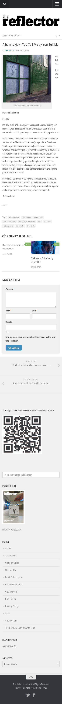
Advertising (10, 555)
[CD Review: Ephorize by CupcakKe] (45, 247)
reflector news (8, 226)
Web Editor (9, 50)
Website (9, 321)
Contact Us (10, 570)
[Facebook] (34, 695)
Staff (7, 613)
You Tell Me (30, 226)
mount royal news (9, 221)
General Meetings (13, 584)
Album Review (14, 217)
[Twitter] (28, 695)
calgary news (38, 217)
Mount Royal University (27, 221)
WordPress (30, 687)
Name (8, 310)
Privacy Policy (11, 606)
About (8, 548)
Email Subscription (14, 577)
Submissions (11, 620)
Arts (4, 35)
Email (34, 310)
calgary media (26, 217)
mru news (47, 221)
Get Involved (11, 591)
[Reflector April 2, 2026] (13, 523)
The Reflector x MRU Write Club (20, 628)
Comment (10, 289)
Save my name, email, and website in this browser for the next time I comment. (30, 339)
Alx (45, 687)
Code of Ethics (12, 562)
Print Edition (10, 599)
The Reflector (20, 226)
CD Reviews (15, 35)
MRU (39, 221)
